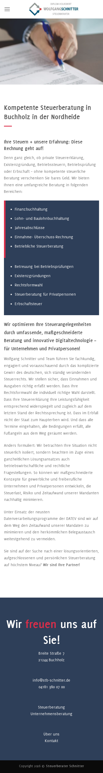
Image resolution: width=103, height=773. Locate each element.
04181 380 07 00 (52, 686)
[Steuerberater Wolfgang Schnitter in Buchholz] (54, 9)
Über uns (51, 734)
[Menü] (7, 9)
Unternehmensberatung (51, 713)
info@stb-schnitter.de (51, 680)
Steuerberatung (51, 707)
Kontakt (51, 740)
